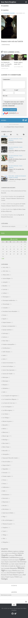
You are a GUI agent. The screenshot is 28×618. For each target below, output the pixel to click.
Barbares (14, 553)
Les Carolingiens (7, 406)
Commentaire (7, 79)
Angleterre (16, 551)
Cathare (5, 293)
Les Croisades (5, 568)
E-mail (16, 90)
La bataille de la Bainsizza (15, 142)
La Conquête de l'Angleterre (10, 395)
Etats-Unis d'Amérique (19, 562)
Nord (14, 570)
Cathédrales (20, 553)
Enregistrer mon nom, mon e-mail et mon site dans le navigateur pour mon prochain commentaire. (13, 103)
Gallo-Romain (6, 351)
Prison (4, 483)
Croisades (5, 307)
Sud (24, 575)
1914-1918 (10, 138)
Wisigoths (5, 542)
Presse (4, 480)
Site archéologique (8, 520)
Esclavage (5, 333)
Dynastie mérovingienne (13, 559)
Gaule (4, 355)
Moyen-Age (6, 436)
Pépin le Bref (6, 465)
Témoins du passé (7, 524)
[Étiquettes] (23, 134)
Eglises (22, 559)
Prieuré (2, 572)
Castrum (5, 289)
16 (25, 249)
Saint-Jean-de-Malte (8, 513)
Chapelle (4, 555)
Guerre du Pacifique (8, 366)
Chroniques (6, 297)
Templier (11, 577)
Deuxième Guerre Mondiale (10, 311)
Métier (4, 428)
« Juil (2, 258)
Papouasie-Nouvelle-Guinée (10, 458)
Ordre (22, 570)
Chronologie (6, 304)
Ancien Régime (6, 278)
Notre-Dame (6, 447)
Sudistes (3, 577)
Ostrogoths (6, 454)
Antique (21, 551)
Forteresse (4, 564)
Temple (7, 577)
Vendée (20, 577)
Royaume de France (7, 575)
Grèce (4, 359)
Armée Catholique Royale (6, 553)
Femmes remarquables (8, 344)
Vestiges (4, 579)
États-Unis (11, 176)
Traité (4, 531)
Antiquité (5, 282)
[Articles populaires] (11, 134)
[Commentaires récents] (17, 134)
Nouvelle (10, 140)
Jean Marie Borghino (9, 13)
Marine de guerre (13, 177)
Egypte (4, 318)
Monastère (13, 568)
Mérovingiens (8, 570)
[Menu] (26, 2)
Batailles (15, 138)
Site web (5, 95)
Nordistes (18, 570)
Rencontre (5, 498)
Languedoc (23, 566)
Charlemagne (11, 555)
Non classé (5, 443)
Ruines (15, 575)
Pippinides (5, 469)
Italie (20, 138)
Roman (5, 572)
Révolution (6, 509)
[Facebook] (23, 120)
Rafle (4, 491)
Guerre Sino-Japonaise (9, 370)
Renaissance (6, 494)
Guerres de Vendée (8, 373)
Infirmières (5, 388)
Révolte (5, 505)
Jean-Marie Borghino (8, 2)
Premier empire (7, 476)
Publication (6, 487)
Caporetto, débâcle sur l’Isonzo (16, 150)
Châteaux (4, 557)
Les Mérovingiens (7, 410)
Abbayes (10, 551)
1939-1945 (5, 271)
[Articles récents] (4, 134)
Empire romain (9, 562)
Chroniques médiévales (9, 300)
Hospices (5, 384)
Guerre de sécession (20, 176)
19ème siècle (6, 275)
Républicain (20, 574)
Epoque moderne (7, 329)
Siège (4, 516)
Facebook (14, 585)
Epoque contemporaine (9, 326)
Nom (4, 90)
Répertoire (5, 502)
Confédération (14, 557)
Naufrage (5, 439)
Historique (5, 377)
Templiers (5, 527)
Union (16, 577)
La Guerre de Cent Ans (9, 403)
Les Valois (5, 414)
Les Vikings (6, 417)
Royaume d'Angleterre (17, 572)
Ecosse (4, 315)
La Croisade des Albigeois (9, 399)
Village (4, 535)
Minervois (5, 432)
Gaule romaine (15, 564)
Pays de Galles (6, 461)
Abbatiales (4, 551)
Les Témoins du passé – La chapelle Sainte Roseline (6, 64)
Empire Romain (7, 322)
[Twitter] (26, 120)
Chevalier (18, 555)
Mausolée (5, 425)
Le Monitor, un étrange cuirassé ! (17, 179)
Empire (2, 562)
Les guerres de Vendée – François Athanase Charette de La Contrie (12, 198)
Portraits (5, 472)
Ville (4, 538)
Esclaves (5, 337)
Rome (8, 572)
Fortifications (6, 348)
